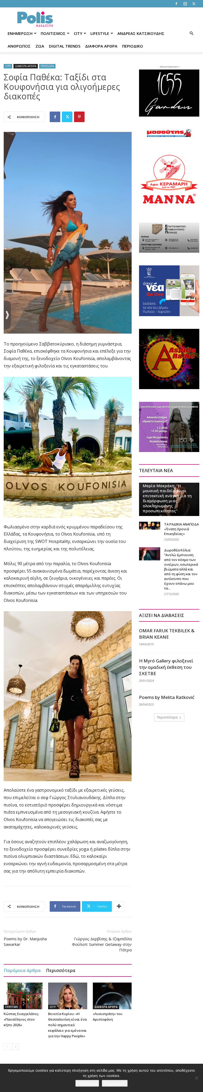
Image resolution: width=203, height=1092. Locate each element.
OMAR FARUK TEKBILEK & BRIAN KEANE (167, 634)
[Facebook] (176, 3)
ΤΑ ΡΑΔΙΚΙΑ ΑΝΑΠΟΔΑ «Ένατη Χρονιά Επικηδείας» (181, 529)
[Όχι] (196, 1078)
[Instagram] (185, 3)
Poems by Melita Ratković (166, 697)
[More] (118, 906)
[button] (191, 33)
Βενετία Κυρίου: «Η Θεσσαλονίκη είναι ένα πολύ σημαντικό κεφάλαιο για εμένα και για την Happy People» (67, 1024)
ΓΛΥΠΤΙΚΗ (11, 1007)
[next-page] (15, 1046)
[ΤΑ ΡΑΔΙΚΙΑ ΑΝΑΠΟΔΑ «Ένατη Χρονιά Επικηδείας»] (149, 525)
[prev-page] (7, 1046)
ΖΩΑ (39, 46)
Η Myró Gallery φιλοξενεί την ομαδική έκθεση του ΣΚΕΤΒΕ (166, 667)
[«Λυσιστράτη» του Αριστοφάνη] (112, 996)
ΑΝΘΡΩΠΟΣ (19, 46)
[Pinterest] (79, 117)
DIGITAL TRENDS (64, 46)
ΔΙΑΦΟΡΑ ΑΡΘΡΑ (101, 46)
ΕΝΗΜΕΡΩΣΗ (20, 33)
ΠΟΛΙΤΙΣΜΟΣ (53, 33)
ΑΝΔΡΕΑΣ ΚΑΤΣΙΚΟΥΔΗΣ (140, 33)
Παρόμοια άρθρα (22, 970)
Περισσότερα (60, 970)
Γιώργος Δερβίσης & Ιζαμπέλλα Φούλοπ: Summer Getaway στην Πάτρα (102, 944)
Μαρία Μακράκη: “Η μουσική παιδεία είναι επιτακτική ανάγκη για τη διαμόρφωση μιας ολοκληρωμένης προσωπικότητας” (167, 498)
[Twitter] (194, 3)
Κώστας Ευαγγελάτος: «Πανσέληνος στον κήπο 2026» (21, 1019)
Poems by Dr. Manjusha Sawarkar (25, 941)
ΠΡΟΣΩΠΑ (47, 66)
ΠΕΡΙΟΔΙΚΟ (132, 46)
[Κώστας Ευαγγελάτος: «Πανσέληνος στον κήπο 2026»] (23, 996)
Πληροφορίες (115, 1083)
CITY (78, 33)
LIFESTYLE (99, 33)
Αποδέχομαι (87, 1083)
